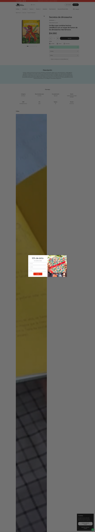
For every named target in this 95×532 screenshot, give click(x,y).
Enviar (38, 274)
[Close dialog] (65, 256)
